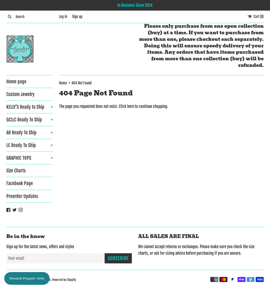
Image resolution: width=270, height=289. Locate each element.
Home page (16, 81)
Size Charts (16, 170)
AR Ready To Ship (29, 132)
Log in (63, 16)
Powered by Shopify (64, 280)
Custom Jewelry (20, 94)
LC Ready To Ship (29, 145)
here (130, 106)
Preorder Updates (22, 196)
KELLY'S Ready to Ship (29, 107)
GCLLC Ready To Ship (29, 119)
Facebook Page (19, 183)
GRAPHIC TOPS (29, 158)
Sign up (77, 16)
